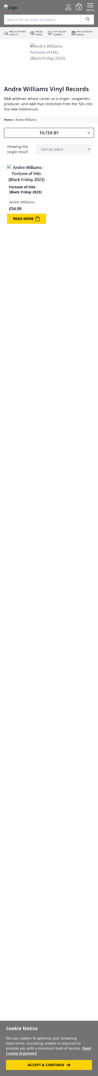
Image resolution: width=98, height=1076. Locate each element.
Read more (23, 218)
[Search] (88, 20)
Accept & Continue (46, 1064)
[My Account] (68, 7)
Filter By (49, 133)
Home (8, 120)
